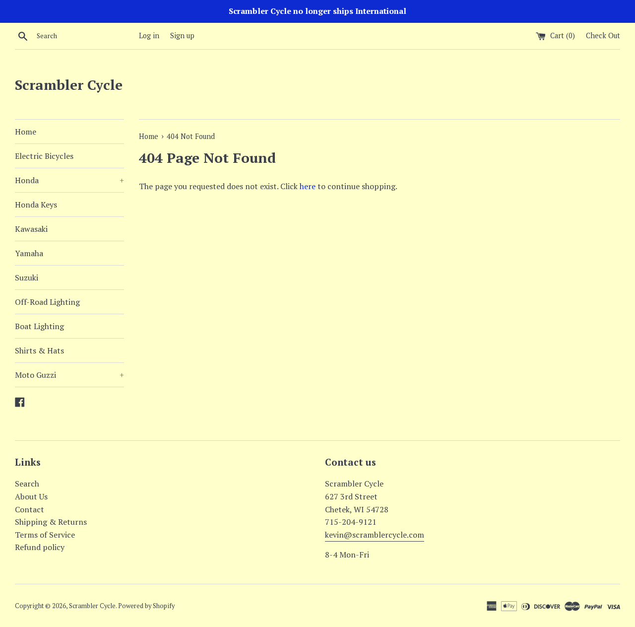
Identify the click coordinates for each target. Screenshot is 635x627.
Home (25, 131)
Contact (29, 509)
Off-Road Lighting (47, 301)
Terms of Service (45, 534)
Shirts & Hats (39, 350)
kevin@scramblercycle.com (374, 534)
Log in (149, 35)
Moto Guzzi (69, 374)
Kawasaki (31, 228)
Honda (69, 180)
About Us (31, 496)
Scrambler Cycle (69, 84)
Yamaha (29, 253)
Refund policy (39, 547)
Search (27, 483)
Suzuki (26, 277)
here (308, 186)
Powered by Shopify (146, 606)
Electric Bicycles (44, 155)
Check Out (603, 35)
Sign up (182, 35)
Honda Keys (36, 204)
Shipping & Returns (51, 521)
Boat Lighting (39, 326)
